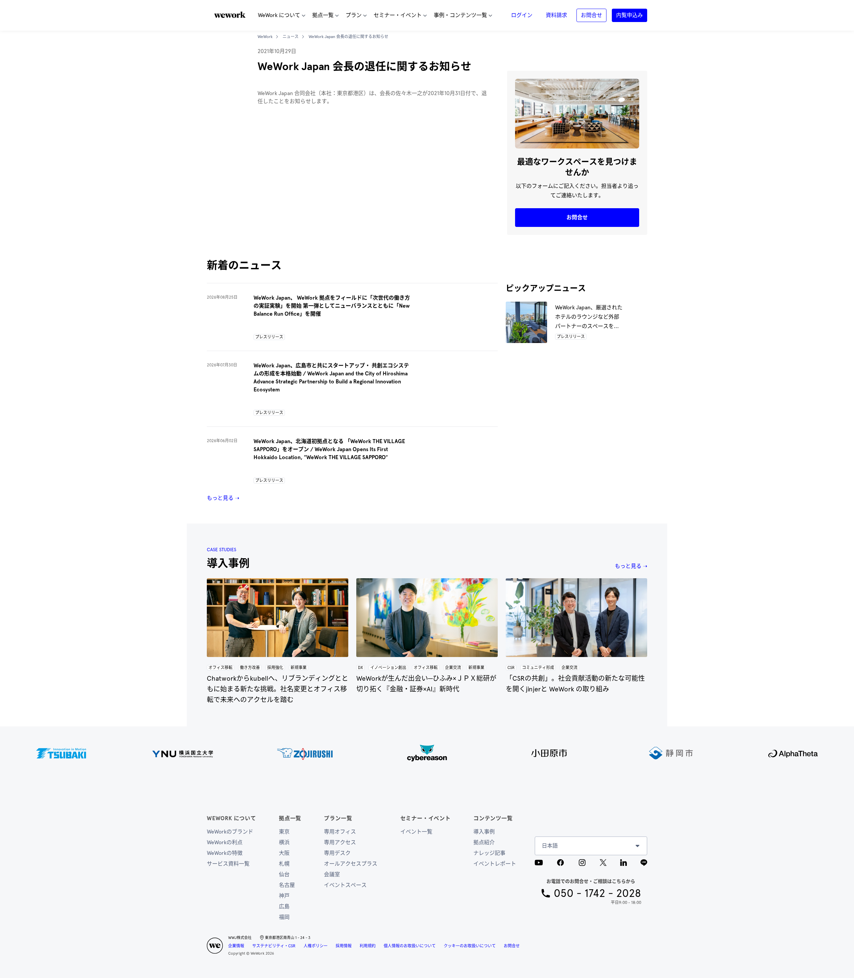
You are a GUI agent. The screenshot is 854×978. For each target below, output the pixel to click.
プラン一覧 (338, 818)
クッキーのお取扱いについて (470, 946)
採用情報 (344, 946)
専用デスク (337, 853)
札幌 (284, 864)
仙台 (284, 874)
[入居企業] (427, 753)
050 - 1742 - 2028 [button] (597, 893)
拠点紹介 (484, 842)
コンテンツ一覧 (493, 818)
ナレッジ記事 (489, 853)
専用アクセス (340, 842)
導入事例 (484, 832)
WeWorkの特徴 (225, 853)
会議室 (332, 874)
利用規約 (368, 946)
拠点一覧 (290, 818)
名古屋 (287, 885)
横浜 (284, 842)
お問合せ (512, 946)
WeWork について (231, 818)
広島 (284, 906)
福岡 (284, 917)
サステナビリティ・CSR (274, 946)
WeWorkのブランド (230, 832)
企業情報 (236, 946)
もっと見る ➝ (223, 498)
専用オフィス (340, 832)
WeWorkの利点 (225, 842)
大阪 (284, 853)
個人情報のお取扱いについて (410, 946)
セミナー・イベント (425, 818)
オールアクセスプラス (350, 864)
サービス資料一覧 (228, 864)
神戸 (284, 896)
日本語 (550, 846)
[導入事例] (277, 617)
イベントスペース (345, 885)
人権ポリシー (316, 946)
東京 (284, 832)
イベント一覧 (416, 832)
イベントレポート (494, 864)
